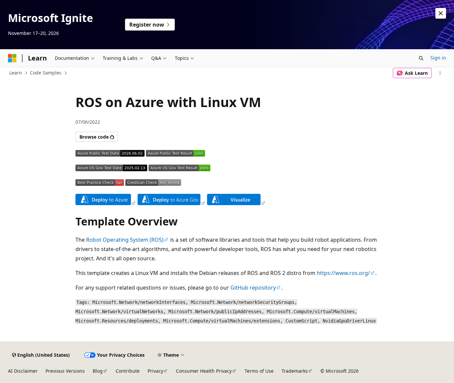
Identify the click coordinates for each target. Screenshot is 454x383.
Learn (15, 72)
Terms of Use (259, 371)
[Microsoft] (12, 58)
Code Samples (45, 72)
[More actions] (440, 73)
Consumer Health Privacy (204, 371)
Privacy (155, 371)
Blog (98, 371)
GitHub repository (253, 287)
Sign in (438, 58)
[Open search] (421, 58)
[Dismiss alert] (440, 13)
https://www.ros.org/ (343, 273)
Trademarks (295, 371)
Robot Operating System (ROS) (125, 239)
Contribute (128, 371)
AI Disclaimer (23, 371)
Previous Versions (65, 371)
